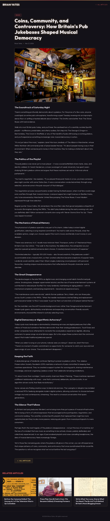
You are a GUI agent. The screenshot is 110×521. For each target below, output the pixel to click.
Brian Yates (11, 4)
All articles (102, 5)
